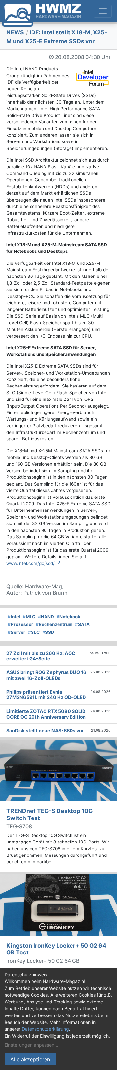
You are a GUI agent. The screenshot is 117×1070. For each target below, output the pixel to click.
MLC (29, 616)
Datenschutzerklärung (45, 1029)
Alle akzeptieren (30, 1059)
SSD (48, 632)
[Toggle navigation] (103, 11)
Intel (14, 616)
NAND (46, 616)
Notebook (68, 616)
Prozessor (20, 624)
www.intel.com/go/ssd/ (30, 563)
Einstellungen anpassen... (31, 1045)
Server (16, 632)
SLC (34, 632)
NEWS (15, 32)
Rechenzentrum (54, 624)
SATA (82, 624)
